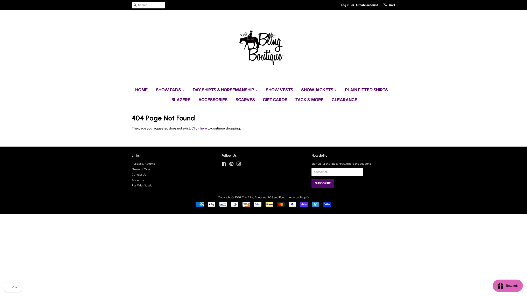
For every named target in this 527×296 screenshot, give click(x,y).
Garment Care (141, 169)
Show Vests (279, 89)
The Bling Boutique (254, 197)
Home (141, 89)
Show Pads (169, 89)
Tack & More (309, 99)
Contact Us (139, 174)
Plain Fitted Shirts (366, 89)
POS (270, 197)
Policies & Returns (143, 163)
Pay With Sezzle (142, 185)
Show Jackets (317, 89)
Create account (367, 5)
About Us (138, 180)
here (203, 128)
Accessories (212, 99)
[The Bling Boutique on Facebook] (224, 164)
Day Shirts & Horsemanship (224, 89)
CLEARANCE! (345, 99)
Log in (345, 5)
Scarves (245, 99)
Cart (392, 5)
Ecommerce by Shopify (294, 197)
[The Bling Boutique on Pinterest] (231, 164)
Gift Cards (275, 99)
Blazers (180, 99)
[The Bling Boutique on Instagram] (238, 164)
